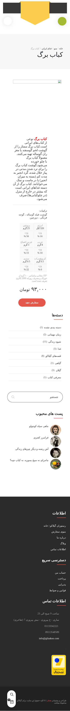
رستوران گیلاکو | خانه (55, 525)
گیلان (58, 370)
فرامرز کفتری (41, 437)
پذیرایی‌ (62, 584)
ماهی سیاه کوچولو (38, 426)
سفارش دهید (31, 302)
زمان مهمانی (54, 334)
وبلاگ (63, 543)
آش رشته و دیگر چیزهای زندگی (31, 449)
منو (55, 48)
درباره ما (61, 537)
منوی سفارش (58, 531)
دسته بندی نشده (52, 327)
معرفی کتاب (54, 377)
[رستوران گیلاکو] (35, 11)
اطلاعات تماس (58, 549)
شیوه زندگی (54, 341)
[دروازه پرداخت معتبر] (59, 674)
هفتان (49, 701)
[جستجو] (11, 694)
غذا (59, 349)
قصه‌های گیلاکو (53, 356)
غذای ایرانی (47, 48)
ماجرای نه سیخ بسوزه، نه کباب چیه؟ (29, 460)
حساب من (60, 572)
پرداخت (62, 578)
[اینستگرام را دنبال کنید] (63, 695)
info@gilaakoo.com (49, 638)
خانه (61, 48)
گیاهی (58, 363)
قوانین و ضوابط (57, 590)
